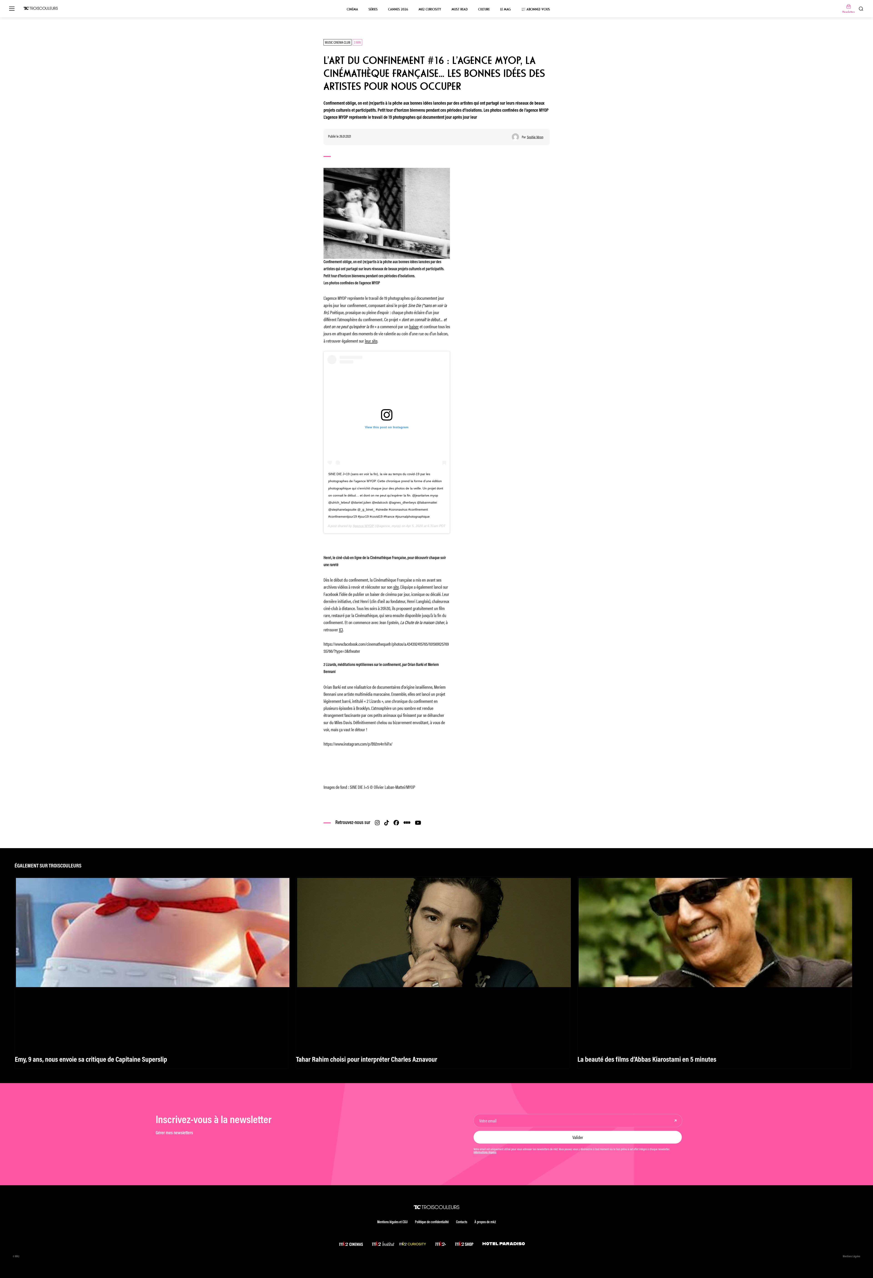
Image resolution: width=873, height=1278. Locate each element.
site (396, 586)
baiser (414, 326)
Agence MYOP (363, 526)
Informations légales (485, 1152)
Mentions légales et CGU (392, 1222)
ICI (341, 629)
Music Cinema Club (337, 42)
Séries (373, 9)
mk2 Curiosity (430, 9)
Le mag (505, 9)
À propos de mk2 (485, 1222)
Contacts (461, 1222)
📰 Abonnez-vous (535, 9)
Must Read (460, 9)
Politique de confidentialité (432, 1222)
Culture (484, 9)
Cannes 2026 (398, 9)
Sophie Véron (535, 137)
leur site (371, 340)
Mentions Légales (851, 1256)
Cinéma (352, 9)
